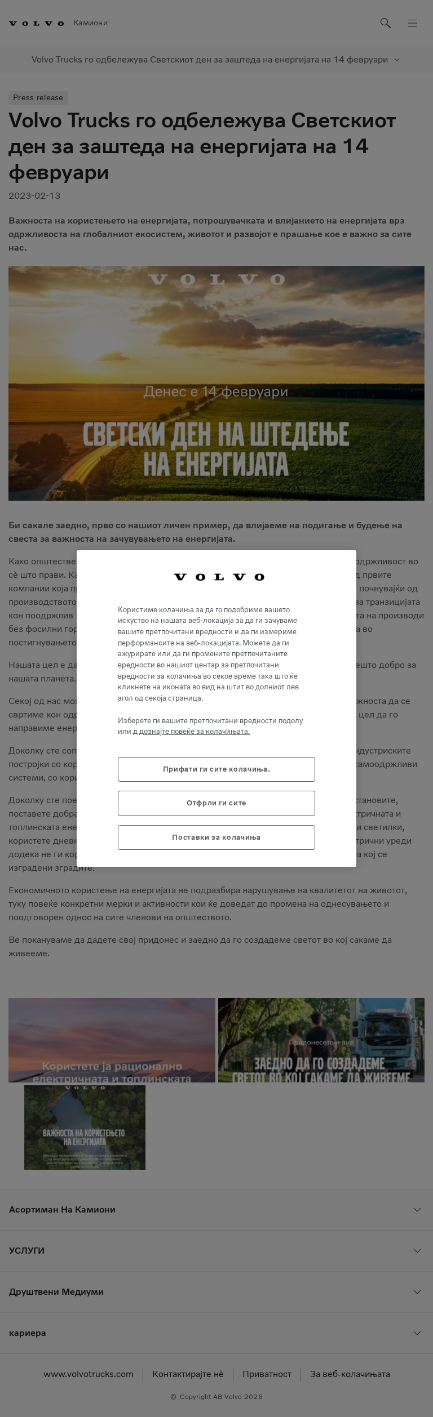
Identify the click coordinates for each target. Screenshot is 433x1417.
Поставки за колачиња (216, 837)
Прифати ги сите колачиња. (216, 769)
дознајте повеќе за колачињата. (194, 731)
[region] (216, 708)
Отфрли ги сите (216, 803)
